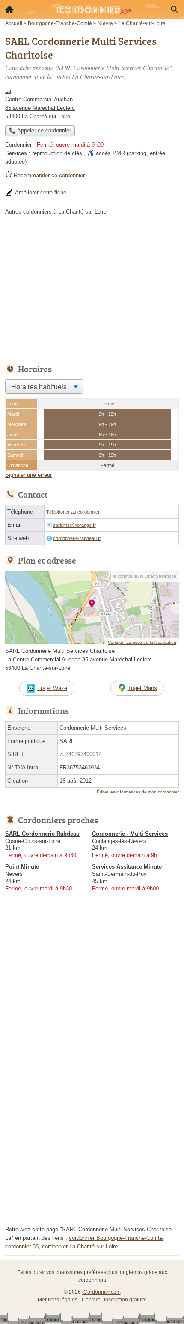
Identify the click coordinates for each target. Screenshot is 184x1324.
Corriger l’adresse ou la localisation (142, 642)
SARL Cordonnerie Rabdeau (42, 834)
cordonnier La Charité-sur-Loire (80, 1246)
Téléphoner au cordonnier (73, 511)
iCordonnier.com (101, 1292)
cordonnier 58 (22, 1246)
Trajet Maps (142, 688)
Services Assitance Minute (127, 866)
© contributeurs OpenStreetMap (144, 576)
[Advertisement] (92, 1126)
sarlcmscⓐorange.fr (74, 525)
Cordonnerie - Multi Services (130, 834)
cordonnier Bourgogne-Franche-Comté (116, 1238)
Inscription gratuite (125, 1300)
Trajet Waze (52, 688)
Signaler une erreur (28, 475)
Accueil (9, 9)
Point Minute (22, 866)
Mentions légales (57, 1300)
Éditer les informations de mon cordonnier (138, 792)
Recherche (174, 9)
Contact (91, 1300)
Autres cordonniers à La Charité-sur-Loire (56, 211)
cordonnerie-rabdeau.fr (77, 538)
